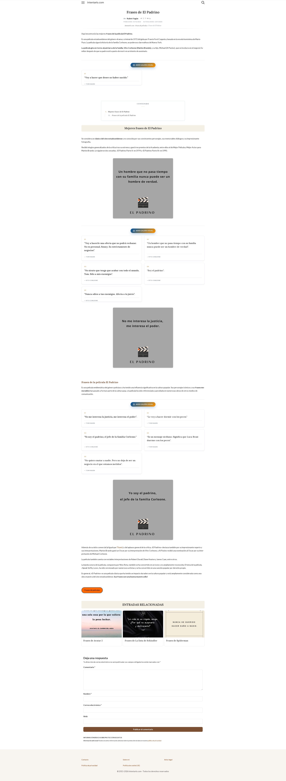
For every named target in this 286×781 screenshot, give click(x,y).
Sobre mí (126, 760)
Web (85, 716)
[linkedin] (150, 19)
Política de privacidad (89, 765)
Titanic (120, 547)
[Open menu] (83, 2)
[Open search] (203, 2)
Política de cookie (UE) (131, 765)
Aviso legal (168, 760)
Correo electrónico (92, 705)
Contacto (84, 760)
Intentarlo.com (95, 3)
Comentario (89, 667)
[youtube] (148, 19)
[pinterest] (146, 19)
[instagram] (143, 19)
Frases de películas (141, 25)
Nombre (87, 694)
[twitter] (141, 19)
